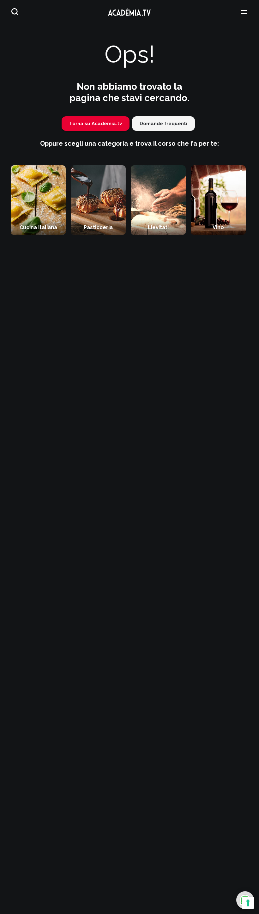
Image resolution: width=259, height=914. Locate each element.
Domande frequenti (163, 123)
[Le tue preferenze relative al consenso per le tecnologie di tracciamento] (248, 903)
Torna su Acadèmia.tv (95, 123)
